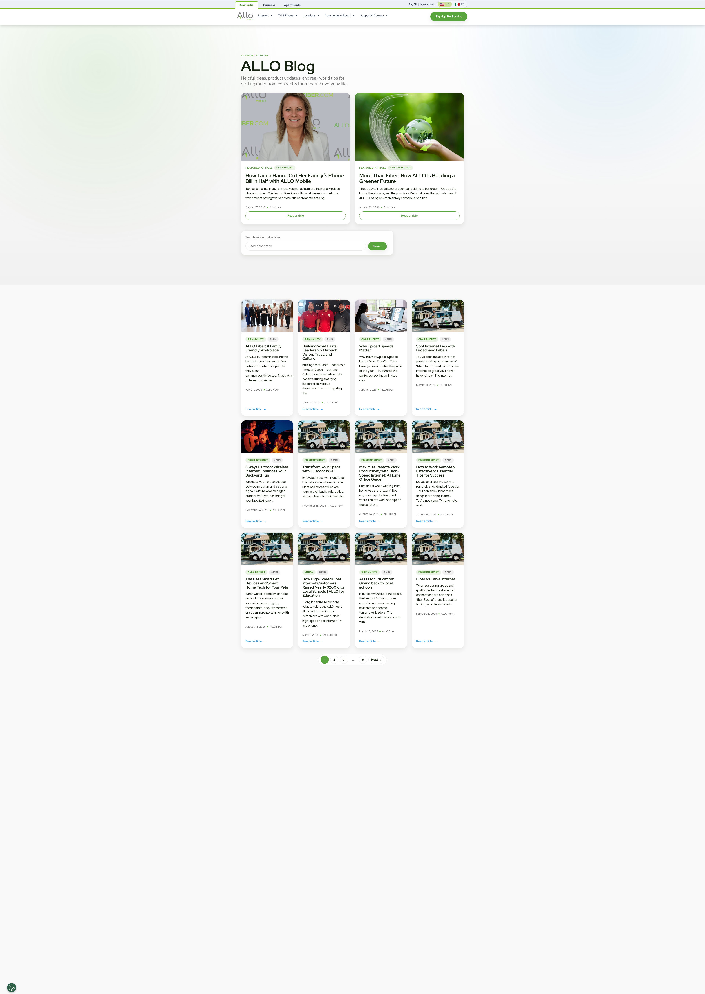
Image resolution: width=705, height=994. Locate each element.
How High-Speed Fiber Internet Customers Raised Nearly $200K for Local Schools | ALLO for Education (323, 587)
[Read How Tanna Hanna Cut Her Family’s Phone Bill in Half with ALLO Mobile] (295, 127)
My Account (427, 4)
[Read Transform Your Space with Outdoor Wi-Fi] (324, 436)
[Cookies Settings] (11, 987)
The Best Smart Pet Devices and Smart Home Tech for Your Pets (266, 583)
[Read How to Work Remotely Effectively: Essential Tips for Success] (438, 436)
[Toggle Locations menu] (318, 16)
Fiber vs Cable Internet (435, 579)
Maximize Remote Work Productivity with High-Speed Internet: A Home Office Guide (380, 473)
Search (377, 246)
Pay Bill (413, 4)
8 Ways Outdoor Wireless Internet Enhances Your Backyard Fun (267, 471)
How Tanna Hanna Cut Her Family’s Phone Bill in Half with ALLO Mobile (294, 178)
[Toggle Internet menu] (271, 16)
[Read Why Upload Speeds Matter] (381, 316)
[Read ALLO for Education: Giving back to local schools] (381, 549)
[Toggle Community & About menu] (353, 16)
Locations (309, 15)
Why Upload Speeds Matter (376, 348)
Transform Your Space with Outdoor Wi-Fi (321, 469)
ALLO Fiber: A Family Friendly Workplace (263, 348)
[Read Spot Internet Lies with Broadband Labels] (438, 316)
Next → (376, 660)
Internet (263, 15)
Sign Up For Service (448, 16)
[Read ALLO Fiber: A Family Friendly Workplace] (267, 316)
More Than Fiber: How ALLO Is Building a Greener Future (407, 178)
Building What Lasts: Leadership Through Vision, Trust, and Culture (319, 352)
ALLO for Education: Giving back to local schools (376, 583)
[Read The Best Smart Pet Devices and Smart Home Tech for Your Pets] (267, 549)
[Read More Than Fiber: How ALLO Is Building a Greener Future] (409, 127)
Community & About (338, 15)
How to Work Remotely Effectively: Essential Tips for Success (435, 471)
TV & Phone (285, 15)
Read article (295, 216)
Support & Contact (372, 15)
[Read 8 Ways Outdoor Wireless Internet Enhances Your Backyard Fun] (267, 436)
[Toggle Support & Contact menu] (386, 16)
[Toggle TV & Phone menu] (296, 16)
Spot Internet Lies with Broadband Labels (435, 348)
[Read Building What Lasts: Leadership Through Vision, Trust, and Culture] (324, 316)
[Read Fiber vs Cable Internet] (438, 549)
